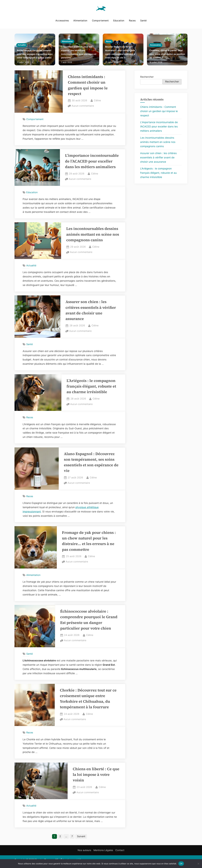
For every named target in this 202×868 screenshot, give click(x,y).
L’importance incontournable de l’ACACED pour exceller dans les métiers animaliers (92, 161)
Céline (97, 100)
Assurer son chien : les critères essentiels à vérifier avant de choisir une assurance (158, 157)
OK (181, 863)
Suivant (81, 836)
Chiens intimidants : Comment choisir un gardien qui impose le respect (159, 111)
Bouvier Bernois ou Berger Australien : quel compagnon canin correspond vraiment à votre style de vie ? (120, 52)
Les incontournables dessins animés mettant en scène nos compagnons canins (92, 234)
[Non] (198, 863)
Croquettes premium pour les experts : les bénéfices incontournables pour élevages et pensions (78, 52)
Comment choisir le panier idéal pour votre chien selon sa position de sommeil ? (167, 54)
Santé (143, 20)
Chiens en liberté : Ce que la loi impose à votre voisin (96, 774)
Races (132, 20)
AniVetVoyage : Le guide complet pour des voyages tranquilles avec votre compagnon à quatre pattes (35, 54)
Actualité (22, 45)
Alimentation (80, 20)
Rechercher (147, 76)
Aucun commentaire (83, 106)
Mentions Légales (103, 850)
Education (118, 20)
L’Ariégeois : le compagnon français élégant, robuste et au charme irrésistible (91, 386)
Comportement (100, 20)
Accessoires (62, 20)
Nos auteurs (84, 850)
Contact (119, 850)
